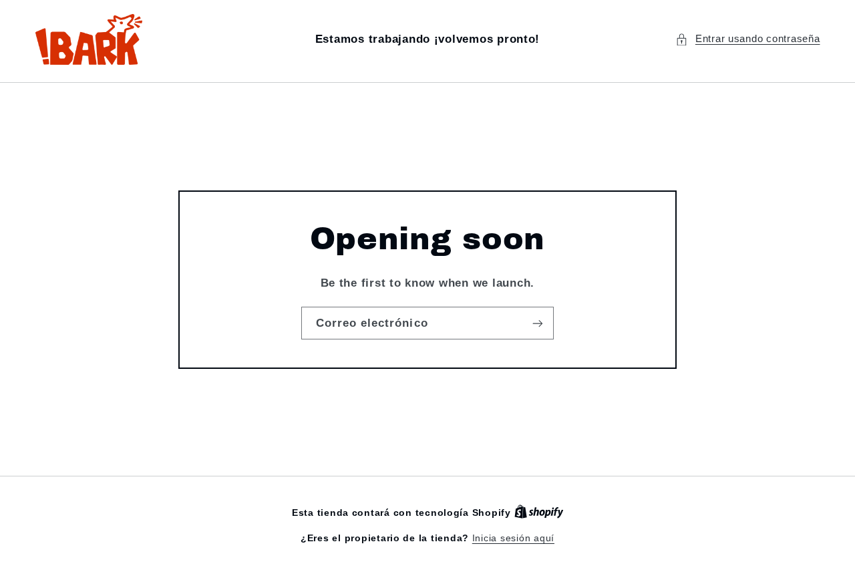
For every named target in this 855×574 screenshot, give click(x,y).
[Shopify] (539, 513)
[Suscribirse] (537, 323)
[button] (747, 39)
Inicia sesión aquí (513, 538)
